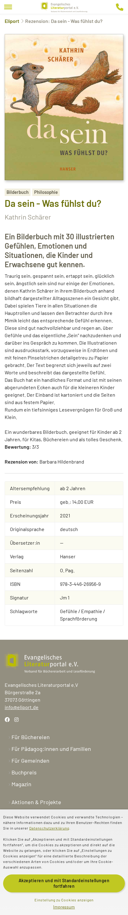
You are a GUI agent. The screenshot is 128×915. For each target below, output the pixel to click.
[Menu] (8, 7)
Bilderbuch (18, 192)
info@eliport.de (22, 707)
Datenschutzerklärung (49, 828)
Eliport (12, 21)
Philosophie (46, 192)
